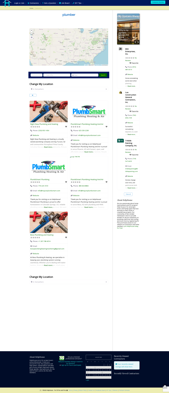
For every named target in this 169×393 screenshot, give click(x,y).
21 (102, 372)
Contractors (34, 3)
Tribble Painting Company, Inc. (131, 143)
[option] (128, 29)
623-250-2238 (84, 130)
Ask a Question (50, 3)
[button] (135, 42)
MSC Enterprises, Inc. (130, 51)
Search (104, 75)
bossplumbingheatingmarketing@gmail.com (47, 249)
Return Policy (83, 390)
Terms (70, 390)
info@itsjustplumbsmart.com (89, 135)
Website (36, 135)
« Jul (87, 380)
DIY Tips (78, 3)
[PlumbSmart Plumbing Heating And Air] (33, 52)
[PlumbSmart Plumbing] (47, 39)
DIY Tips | (109, 390)
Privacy (76, 390)
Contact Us (91, 390)
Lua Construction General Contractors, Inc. (130, 97)
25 (91, 375)
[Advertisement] (128, 258)
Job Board (65, 3)
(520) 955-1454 (43, 130)
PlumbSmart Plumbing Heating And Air (87, 124)
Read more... (48, 147)
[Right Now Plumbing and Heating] (34, 55)
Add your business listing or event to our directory (70, 362)
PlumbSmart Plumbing (39, 179)
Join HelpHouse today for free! (127, 227)
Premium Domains (124, 390)
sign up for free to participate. (71, 365)
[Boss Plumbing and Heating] (106, 35)
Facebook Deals (100, 390)
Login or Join (19, 3)
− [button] (31, 33)
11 (91, 370)
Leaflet (86, 65)
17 (87, 372)
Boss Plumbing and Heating (41, 235)
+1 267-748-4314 (44, 241)
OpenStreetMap (98, 65)
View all (128, 194)
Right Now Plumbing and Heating (44, 124)
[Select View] (33, 95)
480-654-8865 (84, 186)
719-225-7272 (43, 186)
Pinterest (115, 390)
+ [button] (31, 30)
